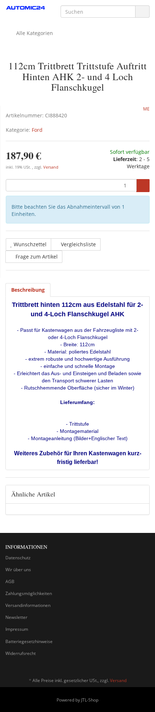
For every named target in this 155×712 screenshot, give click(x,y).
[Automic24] (25, 8)
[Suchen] (142, 11)
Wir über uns (18, 569)
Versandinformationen (27, 605)
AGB (9, 581)
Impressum (16, 629)
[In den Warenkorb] (143, 185)
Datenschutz (18, 558)
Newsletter (16, 617)
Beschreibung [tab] (28, 289)
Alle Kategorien (34, 33)
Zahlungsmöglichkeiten (28, 593)
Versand (50, 167)
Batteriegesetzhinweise (29, 641)
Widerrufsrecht (20, 653)
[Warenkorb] (123, 33)
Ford (37, 129)
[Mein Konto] (142, 33)
